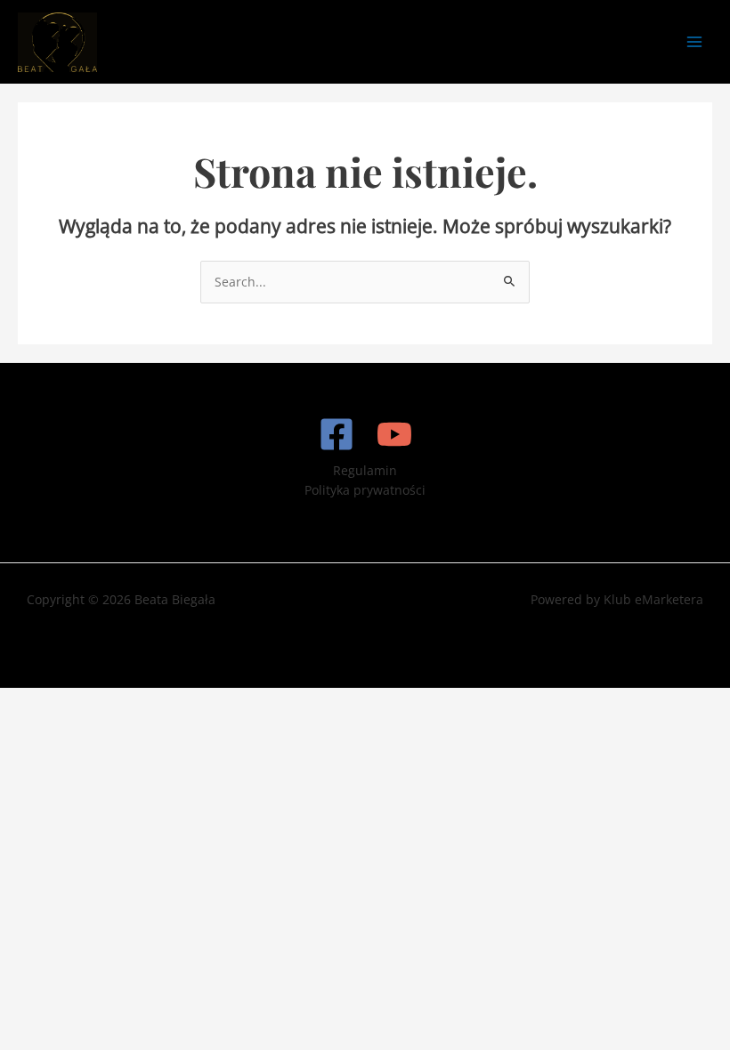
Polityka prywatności (365, 489)
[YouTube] (394, 434)
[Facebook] (336, 434)
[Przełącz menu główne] (694, 42)
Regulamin (365, 470)
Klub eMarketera (653, 599)
